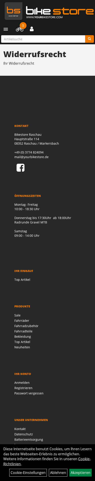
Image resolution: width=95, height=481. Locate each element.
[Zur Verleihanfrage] (19, 30)
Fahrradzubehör (26, 326)
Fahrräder (21, 320)
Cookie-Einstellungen (28, 472)
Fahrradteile (23, 331)
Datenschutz (23, 434)
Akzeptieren (80, 472)
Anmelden (22, 382)
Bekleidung (22, 336)
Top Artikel (22, 279)
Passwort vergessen (29, 393)
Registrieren (23, 388)
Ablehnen (58, 472)
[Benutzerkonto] (32, 29)
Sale (17, 315)
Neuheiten (22, 347)
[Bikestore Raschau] (49, 11)
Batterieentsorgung (28, 439)
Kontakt (20, 429)
